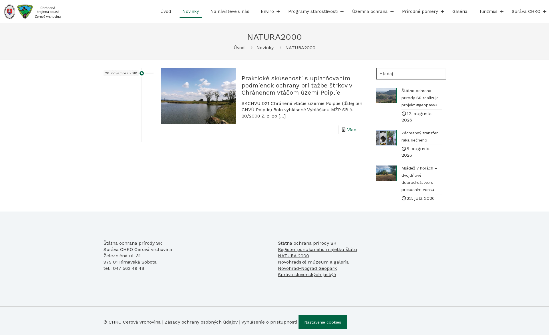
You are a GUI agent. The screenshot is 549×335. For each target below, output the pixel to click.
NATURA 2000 (293, 255)
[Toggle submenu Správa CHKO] (545, 11)
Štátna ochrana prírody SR (307, 243)
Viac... (353, 129)
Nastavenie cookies (322, 322)
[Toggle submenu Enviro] (278, 11)
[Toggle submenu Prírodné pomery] (442, 11)
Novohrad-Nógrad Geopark (307, 268)
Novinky (265, 47)
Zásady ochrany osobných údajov (201, 322)
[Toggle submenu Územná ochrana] (392, 11)
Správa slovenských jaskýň (307, 274)
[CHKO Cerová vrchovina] (32, 11)
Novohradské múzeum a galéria (313, 262)
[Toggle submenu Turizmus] (502, 11)
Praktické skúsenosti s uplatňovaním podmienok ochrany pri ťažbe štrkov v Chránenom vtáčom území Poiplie (297, 85)
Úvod (239, 47)
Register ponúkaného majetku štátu (317, 249)
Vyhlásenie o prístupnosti (269, 322)
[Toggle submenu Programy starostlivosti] (342, 11)
